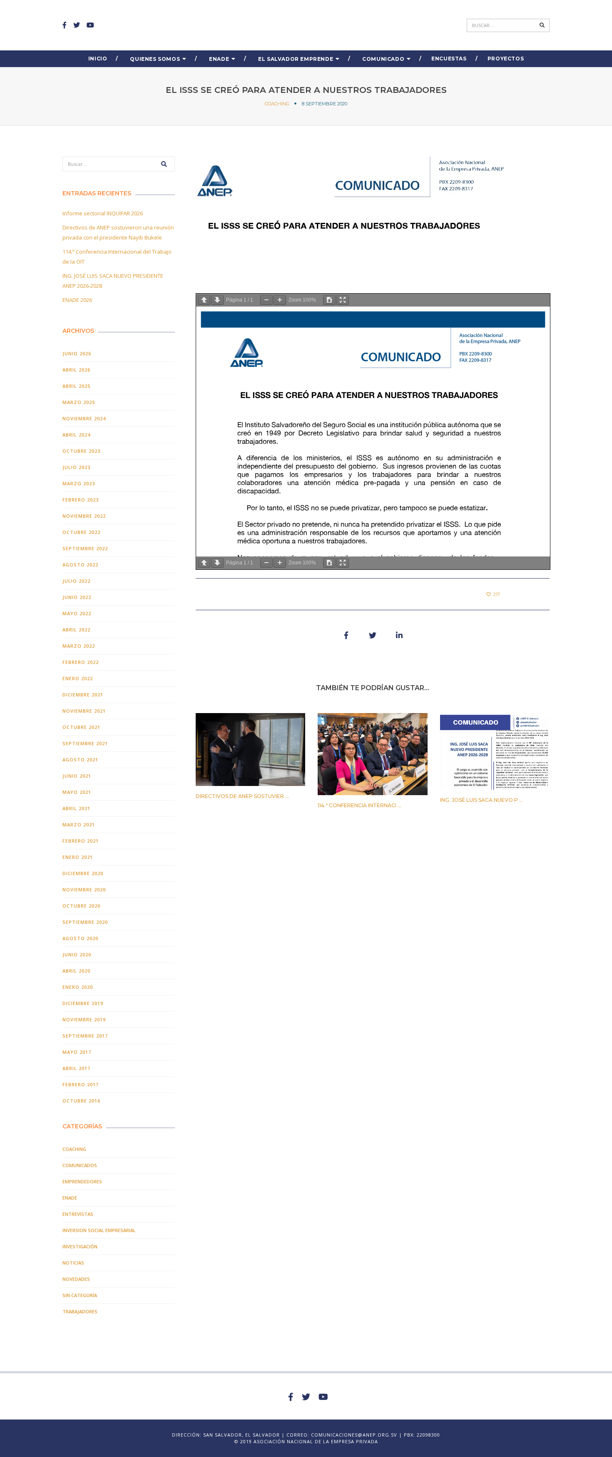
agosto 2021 (80, 759)
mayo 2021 (76, 792)
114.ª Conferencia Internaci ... (359, 805)
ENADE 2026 (77, 300)
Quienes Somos (155, 59)
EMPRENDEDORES (82, 1181)
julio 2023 (76, 467)
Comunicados (79, 1165)
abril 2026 (76, 370)
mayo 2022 (76, 613)
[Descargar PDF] (329, 300)
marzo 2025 (78, 402)
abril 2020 (76, 971)
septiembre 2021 (85, 743)
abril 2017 (76, 1068)
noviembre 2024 (84, 418)
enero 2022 (77, 678)
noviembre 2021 (84, 711)
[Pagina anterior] (204, 300)
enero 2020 (77, 987)
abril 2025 (76, 386)
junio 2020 (76, 954)
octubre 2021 (81, 727)
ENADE (219, 59)
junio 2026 (76, 353)
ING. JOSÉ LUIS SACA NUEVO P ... (481, 800)
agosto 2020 (80, 938)
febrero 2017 (80, 1084)
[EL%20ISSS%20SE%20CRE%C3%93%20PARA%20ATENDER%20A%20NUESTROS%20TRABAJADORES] (346, 635)
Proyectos (506, 58)
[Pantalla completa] (342, 300)
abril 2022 (76, 629)
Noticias (73, 1263)
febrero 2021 (80, 841)
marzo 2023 (78, 483)
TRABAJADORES (79, 1311)
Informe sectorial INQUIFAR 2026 (102, 213)
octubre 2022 (81, 532)
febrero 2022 (80, 662)
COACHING (277, 104)
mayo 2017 (76, 1052)
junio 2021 (76, 776)
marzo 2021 (78, 824)
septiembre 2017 (85, 1036)
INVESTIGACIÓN (79, 1246)
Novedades (76, 1279)
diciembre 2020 (82, 873)
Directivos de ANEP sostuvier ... (242, 796)
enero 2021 (77, 857)
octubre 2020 (81, 906)
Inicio (97, 58)
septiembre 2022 (85, 548)
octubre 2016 (81, 1101)
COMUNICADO (383, 59)
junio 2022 (76, 597)
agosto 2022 (80, 564)
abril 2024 (76, 435)
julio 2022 (76, 581)
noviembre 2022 (84, 516)
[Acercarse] (280, 300)
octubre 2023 (81, 451)
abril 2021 (76, 808)
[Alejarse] (266, 300)
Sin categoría (79, 1295)
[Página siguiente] (217, 300)
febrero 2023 (80, 499)
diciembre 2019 (82, 1003)
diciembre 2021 (82, 694)
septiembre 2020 (85, 922)
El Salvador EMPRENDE (295, 59)
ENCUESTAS (448, 58)
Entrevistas (77, 1214)
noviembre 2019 (84, 1019)
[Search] (542, 25)
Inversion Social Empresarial (99, 1230)
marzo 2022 (78, 646)
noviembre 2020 (84, 889)
